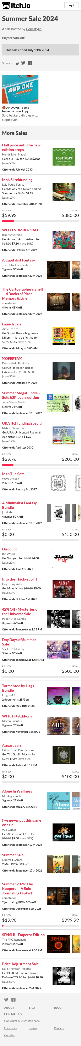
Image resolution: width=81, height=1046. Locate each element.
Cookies (9, 1035)
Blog (57, 1007)
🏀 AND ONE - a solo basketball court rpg (15, 109)
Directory (10, 1028)
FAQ (32, 1007)
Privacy (59, 1028)
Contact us (13, 1014)
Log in (71, 5)
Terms (33, 1028)
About (9, 1007)
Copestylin (34, 29)
